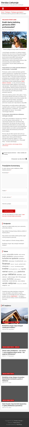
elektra (25, 261)
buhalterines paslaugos (18, 256)
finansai (6, 263)
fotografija (16, 264)
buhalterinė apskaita (10, 258)
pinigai (4, 274)
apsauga (4, 254)
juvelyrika (12, 266)
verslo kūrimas (13, 281)
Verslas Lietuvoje (9, 2)
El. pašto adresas (6, 197)
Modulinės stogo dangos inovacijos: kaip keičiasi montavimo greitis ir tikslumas (13, 379)
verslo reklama (21, 281)
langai (19, 269)
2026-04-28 (5, 329)
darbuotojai (11, 261)
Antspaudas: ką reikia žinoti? (18, 159)
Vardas (4, 190)
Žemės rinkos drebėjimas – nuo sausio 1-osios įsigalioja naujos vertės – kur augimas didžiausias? (14, 352)
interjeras (5, 266)
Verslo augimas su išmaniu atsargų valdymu (13, 240)
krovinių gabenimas (13, 269)
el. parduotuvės (19, 261)
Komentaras (5, 172)
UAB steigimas (17, 279)
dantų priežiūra (8, 144)
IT (9, 266)
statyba (4, 279)
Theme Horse (16, 422)
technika (10, 279)
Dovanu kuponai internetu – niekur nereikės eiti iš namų (15, 153)
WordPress (19, 424)
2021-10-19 (5, 29)
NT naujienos (6, 305)
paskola (15, 271)
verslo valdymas (9, 283)
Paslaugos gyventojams (9, 19)
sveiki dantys (5, 145)
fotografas (12, 264)
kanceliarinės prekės (19, 266)
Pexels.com (23, 49)
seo (17, 277)
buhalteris (21, 258)
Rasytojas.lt (11, 29)
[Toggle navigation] (3, 8)
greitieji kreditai (22, 264)
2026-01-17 (5, 356)
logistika (23, 269)
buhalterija (9, 256)
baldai (4, 256)
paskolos (21, 272)
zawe (10, 382)
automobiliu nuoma (12, 254)
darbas (5, 261)
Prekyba (17, 322)
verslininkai (5, 281)
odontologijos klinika (17, 144)
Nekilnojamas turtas (8, 322)
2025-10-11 (5, 382)
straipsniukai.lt (13, 296)
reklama (12, 274)
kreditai (5, 269)
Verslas (17, 347)
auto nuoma (22, 254)
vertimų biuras (19, 283)
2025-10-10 (5, 407)
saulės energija (11, 277)
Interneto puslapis (6, 203)
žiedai (9, 285)
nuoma (10, 272)
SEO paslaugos (22, 277)
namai (5, 271)
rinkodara (19, 274)
